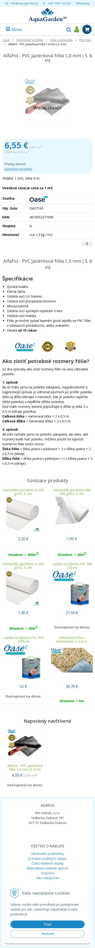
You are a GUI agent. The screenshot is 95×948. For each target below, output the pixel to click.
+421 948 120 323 (59, 3)
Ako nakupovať (47, 878)
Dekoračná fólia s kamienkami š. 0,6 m (71, 639)
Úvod (5, 40)
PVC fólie (85, 40)
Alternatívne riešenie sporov (47, 868)
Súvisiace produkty (18, 169)
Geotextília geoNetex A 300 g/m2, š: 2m (23, 492)
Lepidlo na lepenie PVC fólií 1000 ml (23, 639)
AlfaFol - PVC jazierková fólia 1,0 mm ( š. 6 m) (25, 767)
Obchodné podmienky (47, 853)
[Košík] (87, 29)
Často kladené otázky (48, 863)
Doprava (47, 873)
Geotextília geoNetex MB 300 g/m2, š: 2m (72, 492)
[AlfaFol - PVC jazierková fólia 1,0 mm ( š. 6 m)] (47, 102)
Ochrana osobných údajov (47, 858)
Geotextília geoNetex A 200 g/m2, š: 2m (23, 566)
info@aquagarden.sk (24, 3)
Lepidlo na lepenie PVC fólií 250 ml (72, 566)
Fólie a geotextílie (61, 40)
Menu (16, 29)
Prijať (47, 924)
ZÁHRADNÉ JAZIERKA (29, 40)
